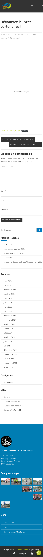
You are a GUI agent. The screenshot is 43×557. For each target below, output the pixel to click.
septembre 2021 (10, 363)
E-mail (4, 200)
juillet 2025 (8, 303)
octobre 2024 (9, 324)
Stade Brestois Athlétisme (14, 532)
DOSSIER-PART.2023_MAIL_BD (10, 131)
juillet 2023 (8, 341)
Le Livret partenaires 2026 (14, 249)
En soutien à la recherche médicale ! (17, 139)
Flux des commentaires (13, 406)
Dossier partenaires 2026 (14, 253)
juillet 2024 (8, 333)
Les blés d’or (9, 522)
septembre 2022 (10, 354)
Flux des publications (12, 401)
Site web (4, 210)
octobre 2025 (9, 294)
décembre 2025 (10, 290)
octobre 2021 (9, 359)
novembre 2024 (10, 320)
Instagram (23, 553)
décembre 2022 (10, 350)
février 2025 (8, 311)
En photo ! (8, 258)
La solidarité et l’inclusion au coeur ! (25, 144)
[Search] (39, 230)
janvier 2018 (8, 367)
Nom (3, 191)
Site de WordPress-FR (12, 410)
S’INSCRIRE (8, 245)
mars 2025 (8, 307)
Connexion (8, 397)
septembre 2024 (10, 329)
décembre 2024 (10, 316)
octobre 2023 (9, 337)
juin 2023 (7, 346)
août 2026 (7, 281)
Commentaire (7, 167)
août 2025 (7, 298)
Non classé (16, 38)
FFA (5, 527)
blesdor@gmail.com (23, 34)
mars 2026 (8, 285)
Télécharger (24, 131)
